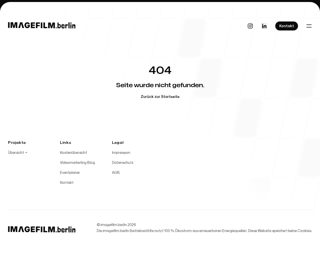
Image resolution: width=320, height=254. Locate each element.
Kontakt (67, 182)
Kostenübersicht (73, 152)
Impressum (121, 152)
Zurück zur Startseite (160, 96)
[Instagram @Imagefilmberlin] (250, 25)
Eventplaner (70, 172)
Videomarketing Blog (77, 162)
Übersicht (17, 152)
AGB (116, 172)
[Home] (42, 26)
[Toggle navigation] (309, 25)
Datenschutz (123, 162)
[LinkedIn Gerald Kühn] (264, 25)
